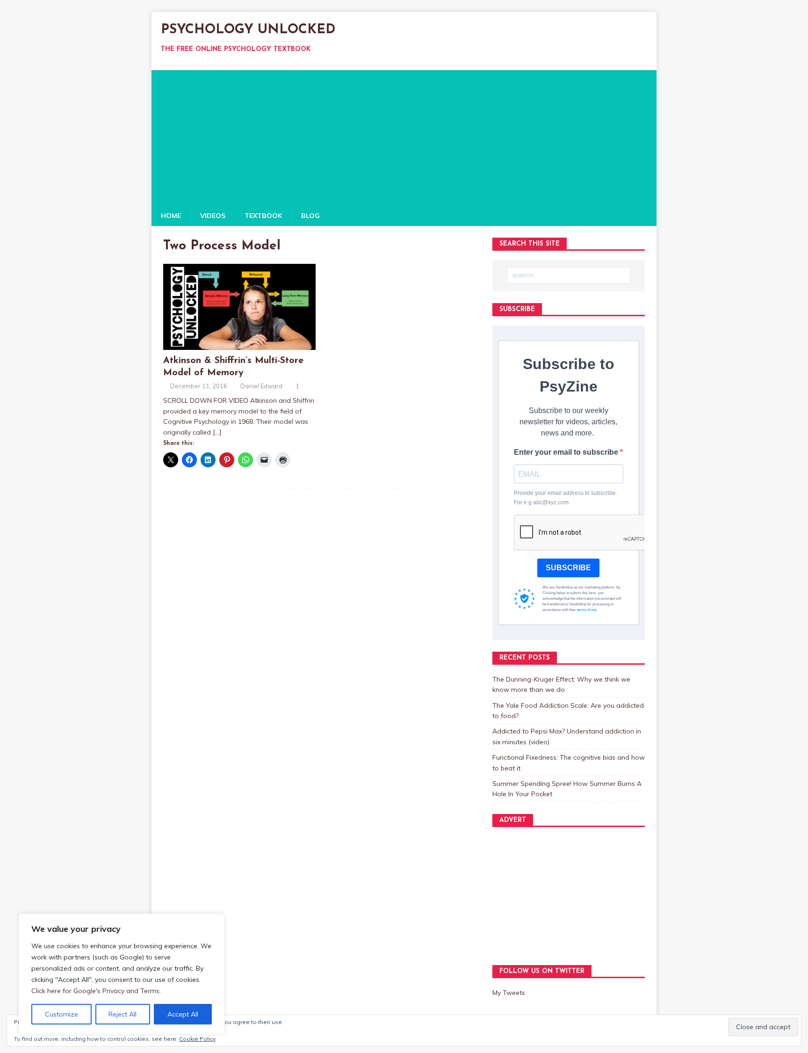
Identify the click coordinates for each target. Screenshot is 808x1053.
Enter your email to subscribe (567, 452)
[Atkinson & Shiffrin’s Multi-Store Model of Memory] (239, 344)
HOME (171, 215)
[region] (121, 974)
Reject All (122, 1014)
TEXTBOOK (263, 215)
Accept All (182, 1014)
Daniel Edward (261, 386)
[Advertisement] (404, 135)
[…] (217, 432)
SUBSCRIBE (568, 568)
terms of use (587, 610)
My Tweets (508, 992)
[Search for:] (568, 275)
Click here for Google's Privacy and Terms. (96, 991)
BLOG (310, 215)
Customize (61, 1014)
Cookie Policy (197, 1038)
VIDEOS (212, 215)
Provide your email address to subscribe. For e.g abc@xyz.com (565, 497)
